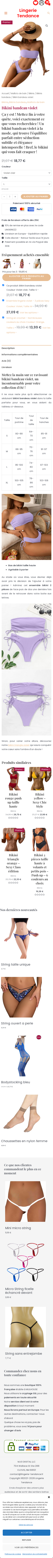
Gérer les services (26, 1525)
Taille (4, 177)
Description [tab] (8, 348)
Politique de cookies (13, 1554)
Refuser (26, 1540)
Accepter (26, 1532)
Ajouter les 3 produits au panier (26, 277)
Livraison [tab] (7, 367)
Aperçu (13, 788)
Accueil (5, 93)
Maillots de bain (19, 93)
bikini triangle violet (18, 745)
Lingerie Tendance (28, 13)
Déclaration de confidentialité (34, 1554)
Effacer (5, 189)
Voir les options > (29, 312)
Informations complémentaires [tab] (20, 354)
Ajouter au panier (36, 196)
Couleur (6, 166)
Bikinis (31, 93)
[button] (49, 1497)
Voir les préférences (27, 1547)
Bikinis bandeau (17, 102)
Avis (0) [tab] (6, 360)
